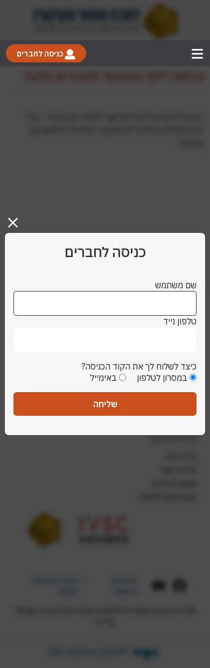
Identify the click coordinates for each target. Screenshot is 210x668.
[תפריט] (197, 53)
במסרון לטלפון (162, 377)
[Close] (17, 218)
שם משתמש (176, 285)
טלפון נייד (180, 321)
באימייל (103, 377)
